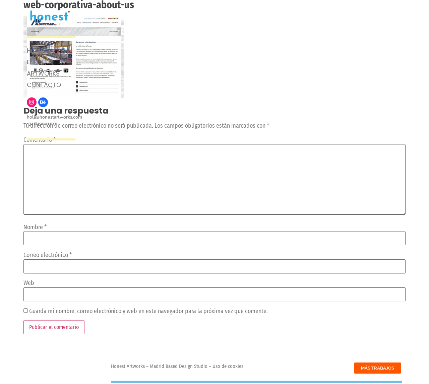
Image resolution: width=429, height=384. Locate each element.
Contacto (44, 85)
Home (35, 50)
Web (28, 283)
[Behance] (43, 102)
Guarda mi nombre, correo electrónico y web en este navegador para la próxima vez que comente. (148, 311)
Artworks (43, 73)
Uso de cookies (227, 366)
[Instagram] (32, 102)
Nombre (35, 227)
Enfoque (40, 62)
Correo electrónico (47, 255)
